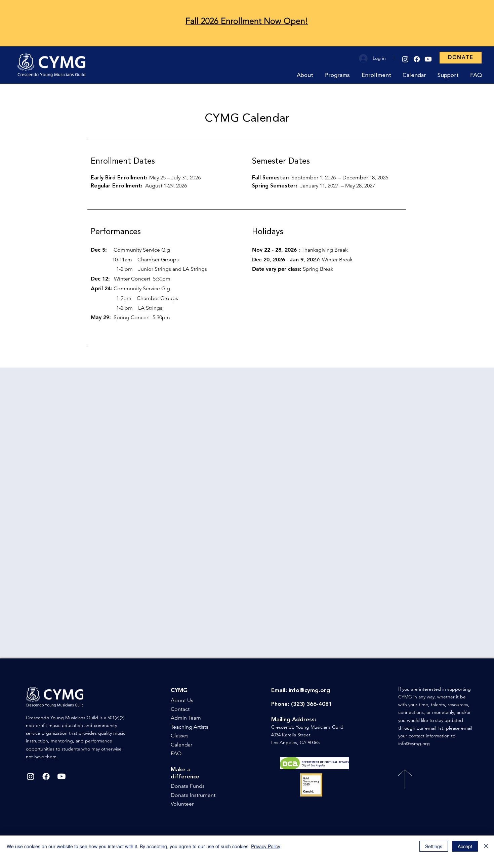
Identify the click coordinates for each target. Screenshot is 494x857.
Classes (180, 735)
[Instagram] (405, 59)
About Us (182, 700)
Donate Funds (188, 786)
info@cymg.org (309, 690)
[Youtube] (428, 59)
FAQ (176, 753)
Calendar (181, 744)
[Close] (486, 846)
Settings (433, 846)
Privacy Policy (265, 846)
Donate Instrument (193, 795)
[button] (306, 75)
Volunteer (182, 804)
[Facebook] (417, 59)
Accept (465, 846)
